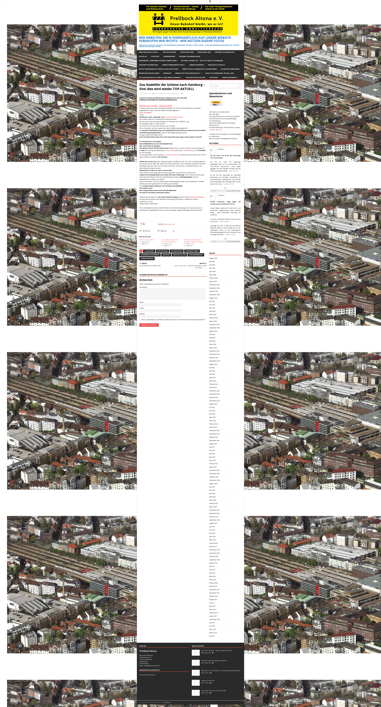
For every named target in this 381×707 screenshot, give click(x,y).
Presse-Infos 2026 (186, 52)
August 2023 (213, 364)
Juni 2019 (212, 530)
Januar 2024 (213, 348)
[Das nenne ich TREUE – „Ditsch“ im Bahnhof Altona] (196, 654)
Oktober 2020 (213, 477)
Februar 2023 (213, 384)
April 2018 (212, 576)
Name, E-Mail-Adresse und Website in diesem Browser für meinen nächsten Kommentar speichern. (173, 320)
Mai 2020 (212, 493)
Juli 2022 (212, 407)
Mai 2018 (212, 573)
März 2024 (212, 344)
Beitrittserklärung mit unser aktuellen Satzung (158, 69)
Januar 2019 (213, 546)
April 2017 (212, 606)
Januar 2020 (213, 507)
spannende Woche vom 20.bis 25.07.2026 (213, 691)
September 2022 (214, 401)
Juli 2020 (212, 487)
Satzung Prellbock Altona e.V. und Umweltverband (159, 77)
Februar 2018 (213, 583)
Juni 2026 (212, 265)
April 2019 (212, 536)
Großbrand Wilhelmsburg (150, 255)
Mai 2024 (212, 338)
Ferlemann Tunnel (192, 251)
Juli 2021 (212, 447)
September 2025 (214, 295)
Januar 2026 (213, 281)
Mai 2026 (212, 268)
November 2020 (214, 473)
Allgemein (177, 93)
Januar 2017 (213, 616)
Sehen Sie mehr (234, 171)
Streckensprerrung (196, 255)
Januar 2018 (213, 586)
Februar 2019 (213, 543)
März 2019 (212, 540)
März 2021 (212, 460)
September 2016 (214, 619)
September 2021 (214, 440)
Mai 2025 (212, 308)
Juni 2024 (212, 334)
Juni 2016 (212, 626)
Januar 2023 (213, 387)
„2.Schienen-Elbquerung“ (173, 155)
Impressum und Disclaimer (149, 73)
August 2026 (213, 258)
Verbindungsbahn (147, 258)
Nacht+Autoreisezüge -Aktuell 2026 (219, 73)
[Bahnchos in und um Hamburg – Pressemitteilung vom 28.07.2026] (196, 675)
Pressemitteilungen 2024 (224, 52)
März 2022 (212, 420)
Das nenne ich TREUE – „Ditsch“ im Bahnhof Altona (216, 650)
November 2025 (214, 288)
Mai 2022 (212, 414)
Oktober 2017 (213, 596)
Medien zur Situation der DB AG (187, 73)
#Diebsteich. (213, 215)
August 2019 (213, 523)
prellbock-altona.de (154, 666)
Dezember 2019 (214, 510)
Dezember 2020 (214, 470)
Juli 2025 (212, 301)
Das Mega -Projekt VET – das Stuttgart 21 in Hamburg (202, 61)
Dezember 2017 (214, 589)
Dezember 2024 (214, 324)
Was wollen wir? (169, 52)
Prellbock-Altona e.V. (216, 65)
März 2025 (212, 314)
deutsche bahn (162, 251)
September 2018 (214, 560)
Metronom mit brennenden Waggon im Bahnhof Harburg (193, 241)
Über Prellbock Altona (148, 52)
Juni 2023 (212, 371)
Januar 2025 (213, 321)
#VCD (235, 208)
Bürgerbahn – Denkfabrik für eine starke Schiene (158, 61)
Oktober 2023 (213, 358)
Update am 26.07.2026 (207, 680)
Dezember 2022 (214, 391)
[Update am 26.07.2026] (196, 685)
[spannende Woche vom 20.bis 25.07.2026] (196, 695)
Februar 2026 (213, 278)
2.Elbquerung (149, 251)
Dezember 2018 (214, 550)
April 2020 (212, 497)
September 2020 (214, 480)
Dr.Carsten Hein (176, 251)
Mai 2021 (212, 454)
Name (141, 302)
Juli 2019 (212, 527)
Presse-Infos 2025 (204, 52)
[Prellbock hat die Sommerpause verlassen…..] (196, 665)
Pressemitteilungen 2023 (148, 65)
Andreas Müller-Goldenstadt (162, 93)
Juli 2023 (212, 367)
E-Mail (141, 308)
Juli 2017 (212, 603)
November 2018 (214, 553)
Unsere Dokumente (196, 65)
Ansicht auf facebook (233, 191)
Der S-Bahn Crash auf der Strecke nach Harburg (170, 241)
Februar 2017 (213, 613)
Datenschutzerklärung (230, 69)
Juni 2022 (212, 411)
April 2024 (212, 341)
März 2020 (212, 500)
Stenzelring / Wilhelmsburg (173, 117)
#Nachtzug (213, 171)
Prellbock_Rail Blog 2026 (195, 77)
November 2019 (214, 513)
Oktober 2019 (213, 517)
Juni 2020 (212, 490)
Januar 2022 (213, 427)
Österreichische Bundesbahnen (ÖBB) (222, 166)
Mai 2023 (212, 374)
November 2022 (214, 394)
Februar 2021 (213, 464)
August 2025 (213, 298)
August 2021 (213, 444)
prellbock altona (179, 255)
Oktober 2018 (213, 556)
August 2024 (213, 331)
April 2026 (212, 271)
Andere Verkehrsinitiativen (173, 65)
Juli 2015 (212, 636)
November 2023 (214, 354)
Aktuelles (143, 56)
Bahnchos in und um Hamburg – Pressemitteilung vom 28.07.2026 (220, 670)
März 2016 (212, 629)
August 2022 (213, 404)
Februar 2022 (213, 424)
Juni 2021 (212, 450)
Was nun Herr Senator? (146, 240)
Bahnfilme (167, 73)
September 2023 (214, 361)
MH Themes (167, 702)
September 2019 (214, 520)
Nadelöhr (166, 255)
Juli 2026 (212, 261)
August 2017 (213, 599)
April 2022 (212, 417)
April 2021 (212, 457)
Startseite (155, 56)
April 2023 (212, 377)
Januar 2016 (213, 633)
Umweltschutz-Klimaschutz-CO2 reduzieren (199, 69)
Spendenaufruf (169, 56)
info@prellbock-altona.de (229, 139)
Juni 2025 (212, 305)
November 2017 (214, 593)
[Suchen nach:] (225, 86)
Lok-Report (213, 77)
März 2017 (212, 609)
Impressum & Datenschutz (147, 675)
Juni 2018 (212, 570)
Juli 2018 (212, 566)
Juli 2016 (212, 623)
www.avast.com (169, 224)
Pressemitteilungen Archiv (189, 56)
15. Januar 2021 (146, 93)
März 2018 (212, 580)
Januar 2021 (213, 467)
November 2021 (214, 434)
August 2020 (213, 483)
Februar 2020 (213, 503)
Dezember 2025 (214, 285)
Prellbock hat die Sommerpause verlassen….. (215, 660)
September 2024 (214, 328)
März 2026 (212, 275)
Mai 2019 (212, 533)
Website (142, 314)
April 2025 (212, 311)
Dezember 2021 (214, 430)
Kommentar (143, 287)
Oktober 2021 (213, 437)
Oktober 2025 (213, 291)
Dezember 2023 (214, 351)
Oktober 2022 (213, 397)
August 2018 (213, 563)
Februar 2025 (213, 318)
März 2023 (212, 381)
